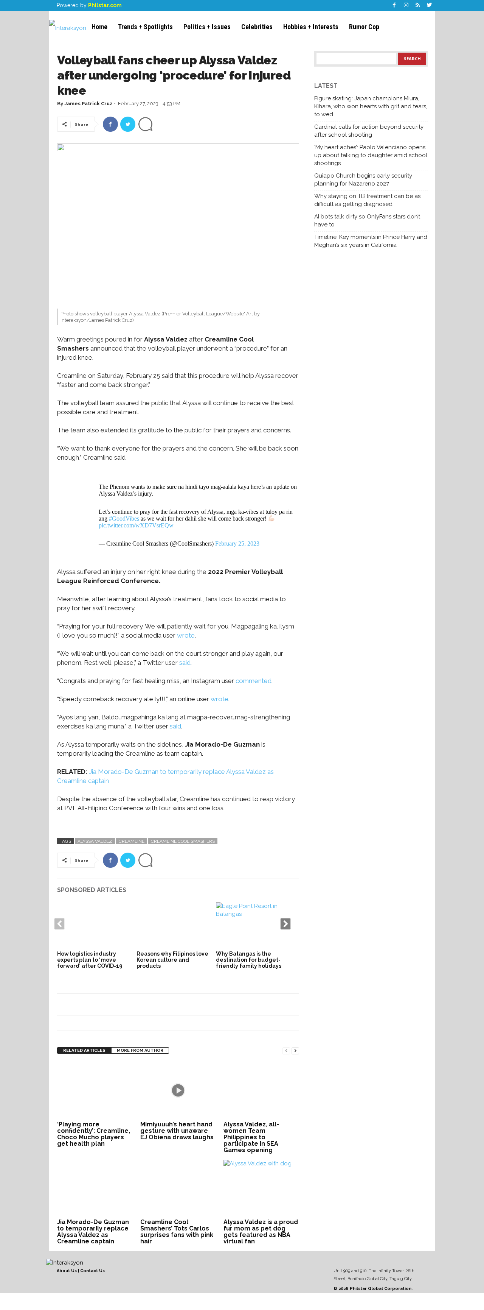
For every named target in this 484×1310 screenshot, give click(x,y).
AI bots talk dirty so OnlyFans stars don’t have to (367, 220)
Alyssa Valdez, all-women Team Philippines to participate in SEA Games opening (251, 1137)
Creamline (131, 841)
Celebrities (257, 27)
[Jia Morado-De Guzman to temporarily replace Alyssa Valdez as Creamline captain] (95, 1188)
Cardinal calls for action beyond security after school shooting (369, 130)
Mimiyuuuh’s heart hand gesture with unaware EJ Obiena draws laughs (177, 1131)
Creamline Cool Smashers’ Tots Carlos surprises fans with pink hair (176, 1231)
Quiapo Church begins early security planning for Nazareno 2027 (363, 179)
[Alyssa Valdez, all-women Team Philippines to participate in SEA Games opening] (261, 1090)
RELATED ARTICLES (84, 1050)
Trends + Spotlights (145, 27)
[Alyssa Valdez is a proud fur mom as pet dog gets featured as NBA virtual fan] (261, 1188)
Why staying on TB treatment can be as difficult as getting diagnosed (367, 200)
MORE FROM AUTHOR (140, 1050)
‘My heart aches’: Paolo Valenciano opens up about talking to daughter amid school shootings (370, 155)
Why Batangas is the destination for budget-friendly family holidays (248, 960)
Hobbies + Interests (310, 27)
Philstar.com (105, 5)
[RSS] (417, 5)
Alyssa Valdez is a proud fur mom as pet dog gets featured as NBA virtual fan (260, 1231)
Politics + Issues (207, 27)
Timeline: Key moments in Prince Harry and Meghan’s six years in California (370, 241)
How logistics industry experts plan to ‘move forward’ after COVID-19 (90, 960)
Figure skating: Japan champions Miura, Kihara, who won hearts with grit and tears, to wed (370, 106)
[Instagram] (406, 5)
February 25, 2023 (237, 543)
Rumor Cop (364, 27)
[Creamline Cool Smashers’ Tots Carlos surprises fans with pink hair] (178, 1188)
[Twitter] (429, 5)
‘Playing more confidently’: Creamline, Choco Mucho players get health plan (93, 1134)
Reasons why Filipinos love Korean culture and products (172, 960)
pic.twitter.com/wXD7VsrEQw (136, 525)
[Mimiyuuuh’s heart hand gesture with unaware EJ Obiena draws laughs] (178, 1090)
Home (99, 27)
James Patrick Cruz (88, 103)
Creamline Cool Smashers (183, 841)
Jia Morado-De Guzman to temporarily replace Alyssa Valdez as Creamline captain (93, 1231)
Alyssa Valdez (95, 841)
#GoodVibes (124, 518)
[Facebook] (394, 5)
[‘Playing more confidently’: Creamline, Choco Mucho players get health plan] (95, 1090)
